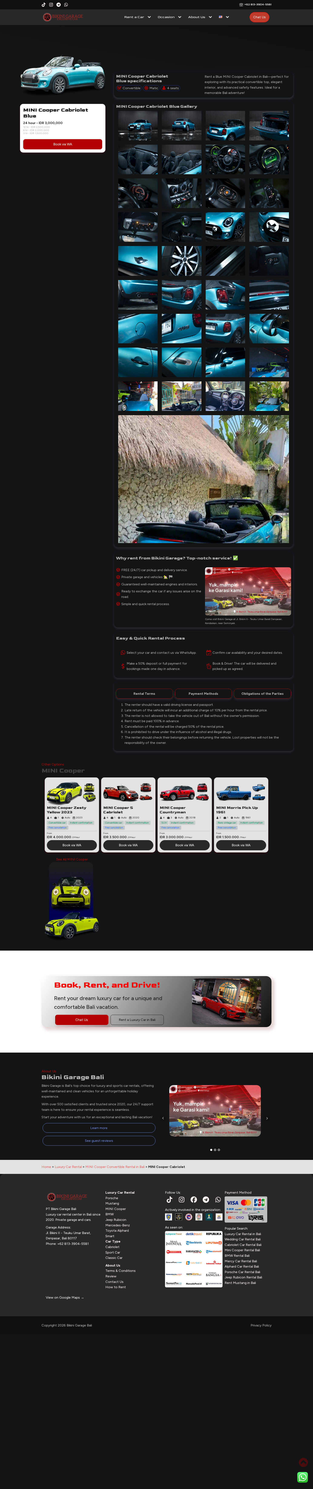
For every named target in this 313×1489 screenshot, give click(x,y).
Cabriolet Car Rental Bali (243, 1245)
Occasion (166, 17)
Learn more (99, 1128)
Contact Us (114, 1282)
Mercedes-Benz (117, 1225)
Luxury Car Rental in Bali (243, 1234)
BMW (109, 1214)
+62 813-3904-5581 (257, 4)
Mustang (112, 1203)
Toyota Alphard (117, 1231)
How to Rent (115, 1287)
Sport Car (112, 1252)
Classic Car (113, 1258)
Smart (109, 1236)
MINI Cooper (115, 1209)
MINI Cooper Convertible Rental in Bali (115, 1167)
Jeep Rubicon (115, 1220)
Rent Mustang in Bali (240, 1283)
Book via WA (62, 144)
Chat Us (259, 17)
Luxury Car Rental (68, 1167)
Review (110, 1276)
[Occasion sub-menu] (180, 17)
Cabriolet (112, 1247)
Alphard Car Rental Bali (242, 1266)
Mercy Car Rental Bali (241, 1261)
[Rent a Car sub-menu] (150, 17)
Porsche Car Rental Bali (242, 1272)
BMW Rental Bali (237, 1256)
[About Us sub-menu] (211, 17)
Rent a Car (134, 17)
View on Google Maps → (65, 1297)
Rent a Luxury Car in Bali (137, 1020)
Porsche (111, 1198)
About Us (196, 17)
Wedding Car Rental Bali (243, 1239)
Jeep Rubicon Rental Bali (243, 1277)
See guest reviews (99, 1141)
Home (46, 1167)
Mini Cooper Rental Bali (242, 1250)
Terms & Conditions (120, 1271)
